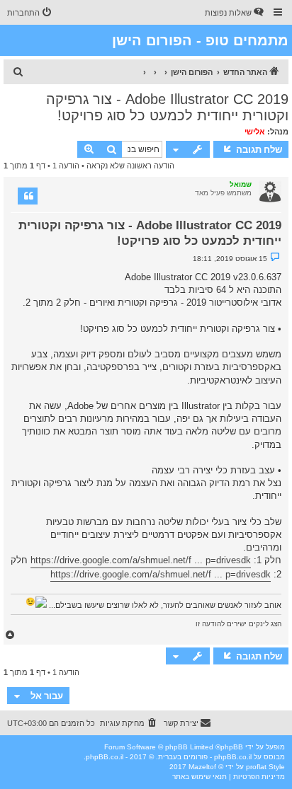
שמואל (241, 184)
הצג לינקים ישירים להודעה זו (238, 624)
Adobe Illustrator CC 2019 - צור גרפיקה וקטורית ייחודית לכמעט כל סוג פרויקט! (167, 107)
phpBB (231, 747)
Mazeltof (202, 767)
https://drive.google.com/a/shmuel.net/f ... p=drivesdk (140, 560)
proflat (256, 767)
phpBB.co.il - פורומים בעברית (205, 757)
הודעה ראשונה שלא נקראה (130, 165)
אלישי (255, 131)
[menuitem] (235, 12)
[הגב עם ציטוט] (28, 196)
